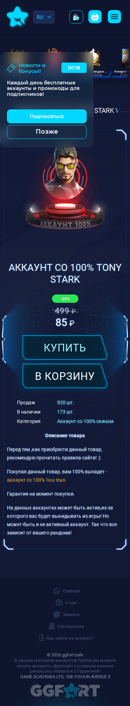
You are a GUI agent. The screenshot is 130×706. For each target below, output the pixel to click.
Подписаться (47, 116)
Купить (65, 347)
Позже (47, 131)
